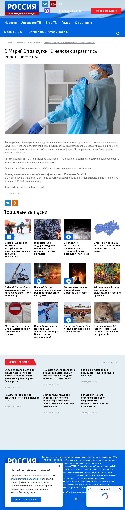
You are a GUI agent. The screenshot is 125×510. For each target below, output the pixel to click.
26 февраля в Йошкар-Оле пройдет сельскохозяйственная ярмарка (107, 291)
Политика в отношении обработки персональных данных (70, 492)
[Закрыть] (59, 466)
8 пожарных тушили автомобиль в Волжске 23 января (75, 290)
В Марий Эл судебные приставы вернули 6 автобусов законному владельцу (18, 291)
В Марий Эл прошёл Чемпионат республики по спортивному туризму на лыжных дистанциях (17, 250)
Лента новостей (33, 43)
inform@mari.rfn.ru (69, 475)
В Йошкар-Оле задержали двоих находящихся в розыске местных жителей (44, 248)
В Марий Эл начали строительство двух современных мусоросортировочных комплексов (94, 401)
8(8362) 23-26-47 (70, 11)
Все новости (110, 362)
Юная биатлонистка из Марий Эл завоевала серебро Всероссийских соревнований (46, 331)
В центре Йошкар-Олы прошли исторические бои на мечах (77, 329)
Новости (19, 43)
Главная (8, 43)
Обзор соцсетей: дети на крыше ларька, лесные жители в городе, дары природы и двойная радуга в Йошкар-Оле (21, 376)
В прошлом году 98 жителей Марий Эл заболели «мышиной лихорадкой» (106, 330)
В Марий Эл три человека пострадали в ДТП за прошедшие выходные (47, 291)
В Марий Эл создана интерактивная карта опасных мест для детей (107, 247)
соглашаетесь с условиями (26, 479)
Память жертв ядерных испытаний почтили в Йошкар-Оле (22, 398)
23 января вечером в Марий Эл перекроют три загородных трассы (17, 330)
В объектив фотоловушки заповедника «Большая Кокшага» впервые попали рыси (77, 248)
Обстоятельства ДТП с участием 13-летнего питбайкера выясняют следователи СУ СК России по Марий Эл (59, 401)
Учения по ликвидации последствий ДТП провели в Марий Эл (97, 373)
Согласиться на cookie (25, 500)
